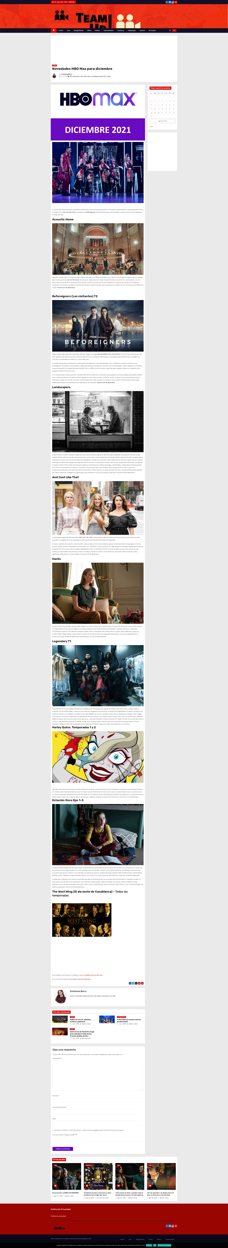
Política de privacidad (58, 1216)
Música (97, 30)
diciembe (76, 76)
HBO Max (87, 76)
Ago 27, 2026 (58, 1196)
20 (162, 109)
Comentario (57, 1058)
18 (155, 109)
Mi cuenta (152, 30)
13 (162, 105)
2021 (70, 76)
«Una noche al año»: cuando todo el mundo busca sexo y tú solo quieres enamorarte (129, 1195)
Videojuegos (132, 30)
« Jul (151, 126)
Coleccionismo (109, 30)
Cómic (61, 30)
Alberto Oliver (86, 1024)
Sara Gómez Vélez (102, 1198)
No (155, 1245)
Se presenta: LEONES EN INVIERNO (65, 1193)
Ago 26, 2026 (90, 1198)
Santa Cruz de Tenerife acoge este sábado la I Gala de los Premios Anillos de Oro (82, 1034)
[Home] (54, 30)
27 (162, 113)
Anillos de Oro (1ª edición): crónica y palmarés (80, 1021)
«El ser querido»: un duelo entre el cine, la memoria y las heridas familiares (160, 1195)
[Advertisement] (114, 50)
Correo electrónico (60, 1107)
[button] (170, 30)
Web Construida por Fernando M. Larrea (62, 1239)
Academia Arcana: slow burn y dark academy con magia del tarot (97, 1194)
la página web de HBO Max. (93, 975)
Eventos (142, 30)
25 (155, 113)
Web (54, 1119)
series (109, 76)
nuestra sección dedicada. (81, 979)
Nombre (56, 1096)
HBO (81, 76)
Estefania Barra (67, 74)
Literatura (120, 30)
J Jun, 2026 (75, 1024)
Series (89, 30)
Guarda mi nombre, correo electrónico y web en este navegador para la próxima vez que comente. (89, 1130)
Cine (68, 30)
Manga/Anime (78, 30)
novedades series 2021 (98, 76)
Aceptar (149, 1245)
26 (158, 113)
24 (151, 113)
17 (151, 109)
